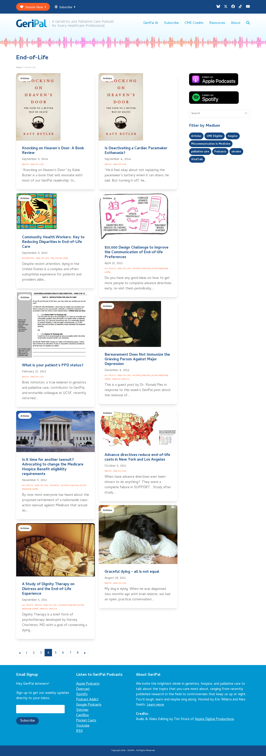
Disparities (28, 258)
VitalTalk (197, 159)
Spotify (82, 694)
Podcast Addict (87, 700)
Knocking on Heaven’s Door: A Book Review (53, 151)
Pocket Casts (86, 721)
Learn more (155, 705)
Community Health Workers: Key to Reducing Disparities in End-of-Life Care (53, 242)
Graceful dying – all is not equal (132, 572)
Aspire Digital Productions (214, 719)
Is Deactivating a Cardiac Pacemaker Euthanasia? (136, 151)
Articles (24, 78)
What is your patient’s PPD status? (52, 366)
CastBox (82, 715)
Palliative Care (59, 258)
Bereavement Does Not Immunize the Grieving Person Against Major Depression (137, 359)
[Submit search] (246, 114)
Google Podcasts (88, 705)
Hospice (54, 485)
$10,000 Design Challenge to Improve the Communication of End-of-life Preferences (136, 252)
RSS (79, 731)
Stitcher (82, 710)
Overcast (83, 689)
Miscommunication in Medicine (210, 144)
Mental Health (120, 379)
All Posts (110, 269)
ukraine (236, 152)
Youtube (82, 726)
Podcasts (220, 152)
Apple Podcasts (88, 684)
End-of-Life (37, 164)
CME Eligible (215, 136)
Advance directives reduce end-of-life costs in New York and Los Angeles (137, 457)
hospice (233, 136)
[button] (248, 23)
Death (25, 164)
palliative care (200, 152)
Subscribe (65, 7)
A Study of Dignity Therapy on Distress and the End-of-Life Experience (48, 589)
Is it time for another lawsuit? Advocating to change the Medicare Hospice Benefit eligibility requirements (52, 467)
